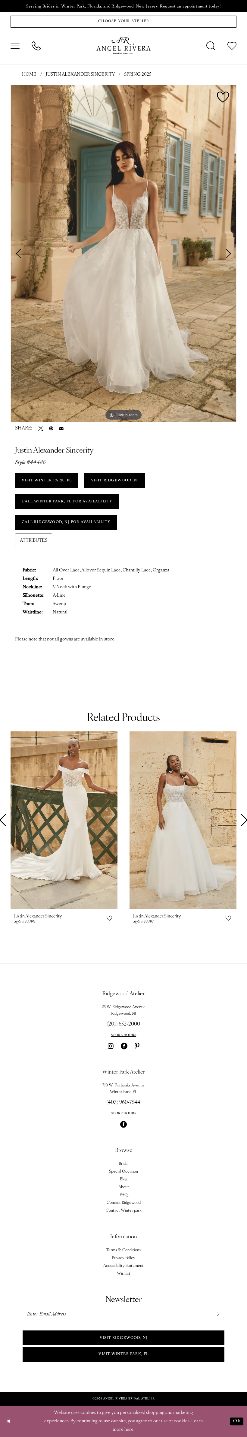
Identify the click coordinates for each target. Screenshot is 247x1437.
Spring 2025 (137, 74)
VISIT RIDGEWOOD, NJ (115, 480)
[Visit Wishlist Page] (231, 46)
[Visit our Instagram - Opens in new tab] (111, 1046)
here (128, 1429)
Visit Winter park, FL (123, 1354)
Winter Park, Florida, (81, 6)
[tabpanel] (123, 253)
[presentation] (64, 820)
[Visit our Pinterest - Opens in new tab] (137, 1046)
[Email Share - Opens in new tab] (61, 428)
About (123, 1187)
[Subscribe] (217, 1314)
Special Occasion (123, 1171)
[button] (15, 46)
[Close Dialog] (9, 1421)
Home (29, 74)
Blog (123, 1179)
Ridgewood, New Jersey (134, 6)
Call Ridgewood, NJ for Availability (66, 522)
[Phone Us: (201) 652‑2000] (36, 46)
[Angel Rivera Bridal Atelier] (123, 46)
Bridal (123, 1164)
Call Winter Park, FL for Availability (67, 501)
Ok (236, 1421)
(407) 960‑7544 (123, 1102)
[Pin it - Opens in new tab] (51, 428)
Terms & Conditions (123, 1250)
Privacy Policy (123, 1258)
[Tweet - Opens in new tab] (40, 428)
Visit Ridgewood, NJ (124, 1338)
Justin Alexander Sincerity (80, 74)
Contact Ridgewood (124, 1203)
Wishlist (123, 1274)
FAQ (124, 1195)
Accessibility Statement (123, 1266)
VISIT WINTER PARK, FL (47, 480)
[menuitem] (15, 46)
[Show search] (210, 46)
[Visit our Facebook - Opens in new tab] (124, 1046)
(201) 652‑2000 (123, 1024)
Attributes (33, 540)
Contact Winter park (124, 1211)
